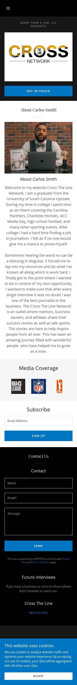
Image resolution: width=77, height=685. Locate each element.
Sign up (38, 436)
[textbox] (38, 421)
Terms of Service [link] (41, 562)
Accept (38, 676)
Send (38, 546)
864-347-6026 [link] (38, 613)
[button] (8, 8)
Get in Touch (38, 91)
